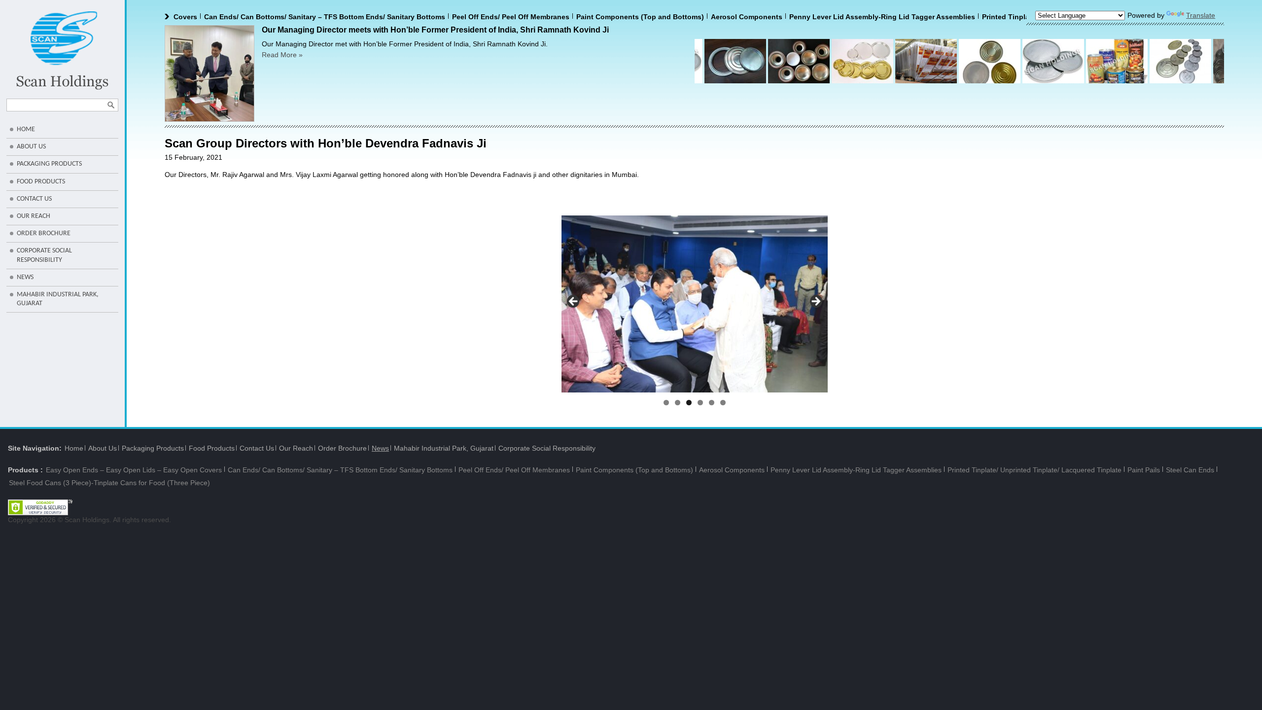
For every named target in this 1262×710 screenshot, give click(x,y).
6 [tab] (723, 402)
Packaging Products (49, 164)
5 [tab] (711, 402)
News (25, 277)
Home (26, 129)
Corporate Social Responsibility (44, 255)
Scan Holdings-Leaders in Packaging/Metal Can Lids (62, 50)
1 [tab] (666, 402)
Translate (1200, 15)
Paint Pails (1143, 470)
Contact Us (34, 199)
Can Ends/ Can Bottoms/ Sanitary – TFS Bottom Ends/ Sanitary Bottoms (296, 17)
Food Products (41, 181)
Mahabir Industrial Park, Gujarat (58, 299)
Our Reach (33, 216)
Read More (282, 55)
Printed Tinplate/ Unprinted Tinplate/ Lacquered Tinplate (1034, 470)
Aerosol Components (718, 17)
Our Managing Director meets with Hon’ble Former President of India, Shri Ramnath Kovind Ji (435, 30)
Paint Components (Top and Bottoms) (612, 17)
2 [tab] (677, 402)
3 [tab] (689, 402)
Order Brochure (43, 233)
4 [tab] (700, 402)
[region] (694, 303)
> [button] (815, 301)
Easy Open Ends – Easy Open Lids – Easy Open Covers (134, 470)
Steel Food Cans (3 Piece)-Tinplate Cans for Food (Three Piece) (109, 483)
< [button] (573, 301)
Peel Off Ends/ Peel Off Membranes (482, 17)
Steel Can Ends (1190, 470)
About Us (31, 146)
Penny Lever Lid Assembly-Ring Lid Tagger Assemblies (854, 17)
